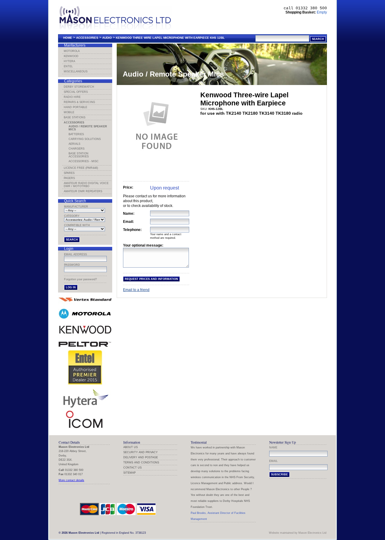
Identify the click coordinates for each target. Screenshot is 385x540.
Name (273, 447)
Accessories (87, 37)
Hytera (69, 61)
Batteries (76, 134)
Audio (107, 37)
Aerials (74, 143)
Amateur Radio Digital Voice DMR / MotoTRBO (86, 185)
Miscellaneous (76, 71)
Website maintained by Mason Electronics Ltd (297, 532)
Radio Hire (72, 97)
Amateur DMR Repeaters (83, 191)
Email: (128, 221)
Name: (128, 213)
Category (71, 215)
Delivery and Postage (140, 457)
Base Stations (74, 117)
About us (130, 447)
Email (273, 461)
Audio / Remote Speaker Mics (88, 128)
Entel (68, 66)
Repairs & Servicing (79, 102)
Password (72, 264)
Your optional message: (143, 245)
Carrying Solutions (85, 139)
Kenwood (71, 56)
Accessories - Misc (84, 161)
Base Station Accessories (79, 155)
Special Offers (76, 91)
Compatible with (77, 225)
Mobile (69, 112)
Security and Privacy (140, 452)
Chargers (77, 148)
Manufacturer (76, 206)
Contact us (132, 467)
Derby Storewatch (79, 86)
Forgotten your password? (80, 279)
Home (67, 37)
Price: (128, 187)
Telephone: (132, 230)
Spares (69, 172)
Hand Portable (75, 107)
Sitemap (129, 472)
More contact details (71, 480)
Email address (75, 254)
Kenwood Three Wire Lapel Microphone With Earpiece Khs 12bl (170, 37)
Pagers (69, 178)
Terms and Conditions (141, 462)
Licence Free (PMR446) (81, 167)
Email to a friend (136, 290)
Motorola (72, 51)
